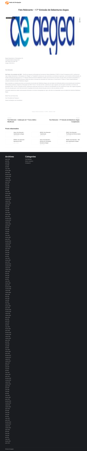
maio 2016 (7, 391)
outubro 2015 (7, 404)
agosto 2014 (7, 429)
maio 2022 (7, 254)
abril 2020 (7, 302)
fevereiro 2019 (8, 328)
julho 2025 (7, 183)
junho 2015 (7, 412)
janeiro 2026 (7, 172)
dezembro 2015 (8, 401)
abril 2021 (7, 279)
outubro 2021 (7, 267)
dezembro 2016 (8, 378)
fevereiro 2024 (8, 214)
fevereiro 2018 (8, 351)
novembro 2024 (8, 199)
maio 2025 (7, 187)
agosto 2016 (7, 385)
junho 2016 (7, 389)
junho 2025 (7, 185)
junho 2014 (7, 433)
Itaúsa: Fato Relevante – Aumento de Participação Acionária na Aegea (45, 141)
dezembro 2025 (8, 174)
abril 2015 (7, 416)
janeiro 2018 (7, 353)
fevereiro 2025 (8, 193)
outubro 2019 (7, 313)
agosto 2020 (7, 294)
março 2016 (7, 395)
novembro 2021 (8, 265)
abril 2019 (7, 324)
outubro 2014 (7, 425)
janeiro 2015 (7, 420)
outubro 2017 (7, 359)
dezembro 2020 (8, 286)
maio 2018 (7, 345)
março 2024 (7, 212)
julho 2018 (7, 342)
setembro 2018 (8, 338)
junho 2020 (7, 298)
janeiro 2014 (7, 443)
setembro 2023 (8, 223)
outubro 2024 (7, 201)
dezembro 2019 (8, 309)
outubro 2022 (7, 244)
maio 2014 (7, 435)
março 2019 (7, 326)
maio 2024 (7, 210)
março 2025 (7, 191)
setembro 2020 (8, 292)
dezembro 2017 (8, 355)
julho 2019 (7, 319)
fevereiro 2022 (8, 260)
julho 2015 (7, 410)
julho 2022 (7, 250)
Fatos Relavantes (28, 159)
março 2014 (7, 439)
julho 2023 (7, 227)
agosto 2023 (7, 225)
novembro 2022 (8, 243)
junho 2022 (7, 252)
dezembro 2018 (8, 332)
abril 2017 (7, 370)
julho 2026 (7, 161)
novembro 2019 (8, 311)
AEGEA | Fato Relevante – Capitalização (45, 133)
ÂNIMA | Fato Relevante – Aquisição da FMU (19, 140)
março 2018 (7, 349)
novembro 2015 (8, 403)
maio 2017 (7, 368)
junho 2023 (7, 229)
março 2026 (7, 168)
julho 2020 (7, 296)
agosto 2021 (7, 271)
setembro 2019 (8, 315)
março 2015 (7, 418)
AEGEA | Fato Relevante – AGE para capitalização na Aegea (73, 140)
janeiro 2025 (7, 195)
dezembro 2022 (8, 241)
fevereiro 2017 (8, 374)
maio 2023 (7, 231)
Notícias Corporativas (40, 111)
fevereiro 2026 (8, 170)
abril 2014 (7, 437)
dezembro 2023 (8, 218)
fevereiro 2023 (8, 237)
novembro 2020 (8, 288)
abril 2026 (7, 166)
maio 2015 (7, 414)
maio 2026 (7, 164)
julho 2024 (7, 206)
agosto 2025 (7, 182)
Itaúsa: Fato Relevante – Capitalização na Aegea (19, 133)
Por (46, 111)
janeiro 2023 (7, 239)
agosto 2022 (7, 248)
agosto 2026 (7, 159)
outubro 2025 (7, 178)
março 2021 (7, 281)
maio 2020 (7, 300)
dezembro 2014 (8, 422)
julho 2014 (7, 431)
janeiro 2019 (7, 330)
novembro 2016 (8, 380)
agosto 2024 (7, 204)
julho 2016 (7, 387)
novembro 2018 (8, 334)
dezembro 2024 (8, 197)
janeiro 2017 (7, 376)
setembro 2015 (8, 406)
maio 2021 (7, 277)
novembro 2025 (8, 176)
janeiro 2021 (7, 284)
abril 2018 (7, 347)
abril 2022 (7, 256)
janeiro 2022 (7, 262)
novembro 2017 (8, 357)
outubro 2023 (7, 222)
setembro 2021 (8, 269)
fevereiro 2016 (8, 397)
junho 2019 (7, 321)
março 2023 (7, 235)
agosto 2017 (7, 363)
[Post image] (8, 134)
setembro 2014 (8, 427)
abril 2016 (7, 393)
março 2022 (7, 258)
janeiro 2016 (7, 399)
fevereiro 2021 (8, 283)
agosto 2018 (7, 340)
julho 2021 (7, 273)
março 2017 (7, 372)
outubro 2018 (7, 336)
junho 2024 (7, 208)
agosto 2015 (7, 408)
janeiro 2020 (7, 307)
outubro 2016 (7, 382)
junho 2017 (7, 366)
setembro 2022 (8, 246)
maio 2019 (7, 323)
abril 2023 (7, 233)
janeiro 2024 (7, 216)
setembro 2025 (8, 180)
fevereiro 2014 (8, 441)
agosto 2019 (7, 317)
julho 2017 (7, 364)
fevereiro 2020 (8, 305)
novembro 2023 (8, 220)
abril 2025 (7, 189)
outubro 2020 (7, 290)
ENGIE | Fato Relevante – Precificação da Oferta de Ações (73, 133)
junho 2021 (7, 275)
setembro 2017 (8, 361)
